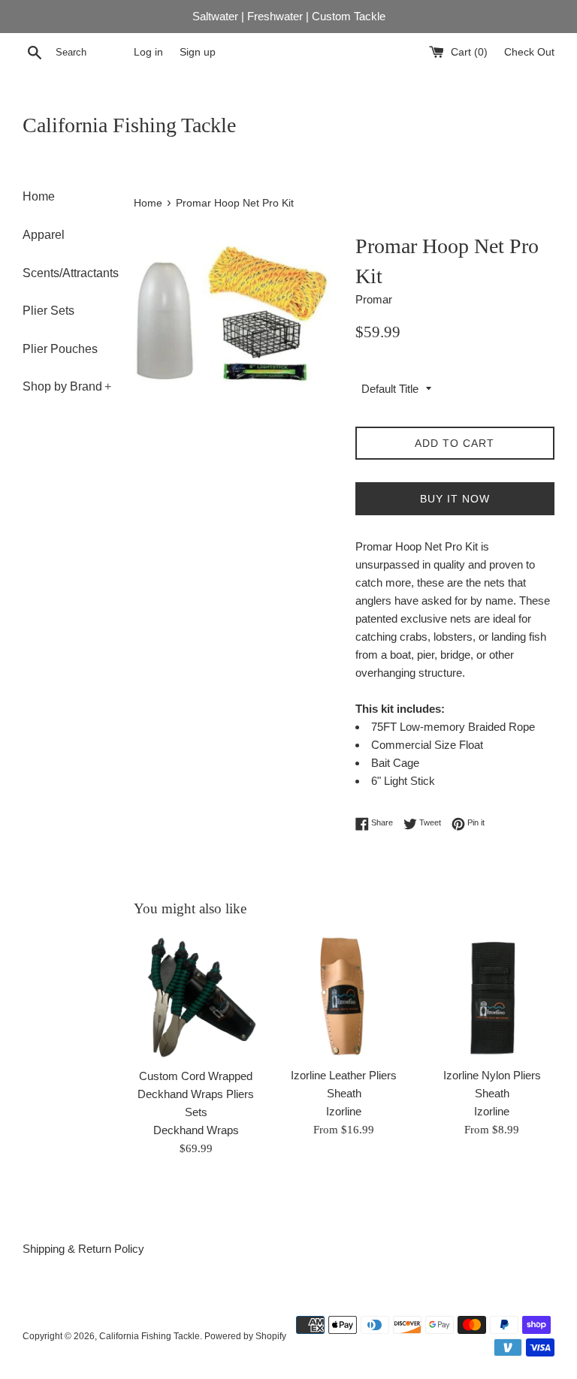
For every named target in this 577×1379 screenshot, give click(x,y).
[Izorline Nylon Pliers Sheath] (491, 996)
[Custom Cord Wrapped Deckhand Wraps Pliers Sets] (196, 997)
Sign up (198, 52)
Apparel (44, 234)
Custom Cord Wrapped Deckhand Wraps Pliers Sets (195, 1094)
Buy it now (455, 499)
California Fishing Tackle (129, 125)
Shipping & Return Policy (83, 1248)
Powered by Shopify (245, 1336)
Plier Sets (48, 310)
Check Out (529, 52)
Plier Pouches (60, 348)
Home (39, 196)
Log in (148, 52)
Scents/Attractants (67, 273)
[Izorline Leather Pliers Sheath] (343, 996)
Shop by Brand (67, 386)
